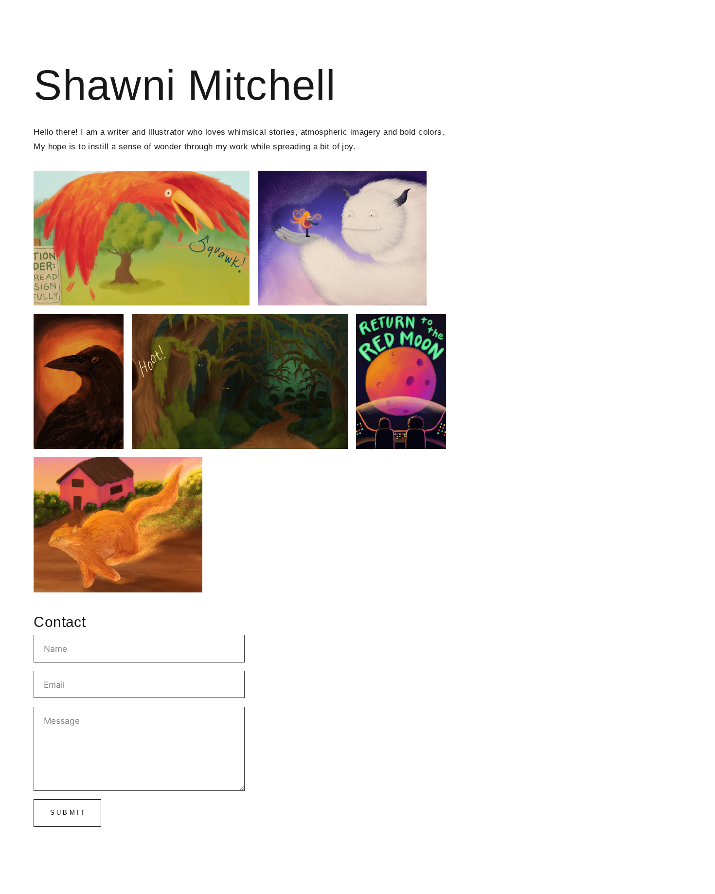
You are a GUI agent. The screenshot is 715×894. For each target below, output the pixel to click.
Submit (68, 812)
